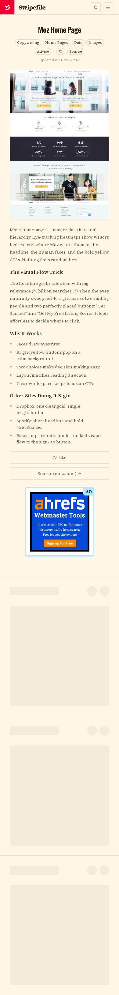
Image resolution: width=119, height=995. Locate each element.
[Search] (96, 7)
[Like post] (60, 51)
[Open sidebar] (108, 7)
